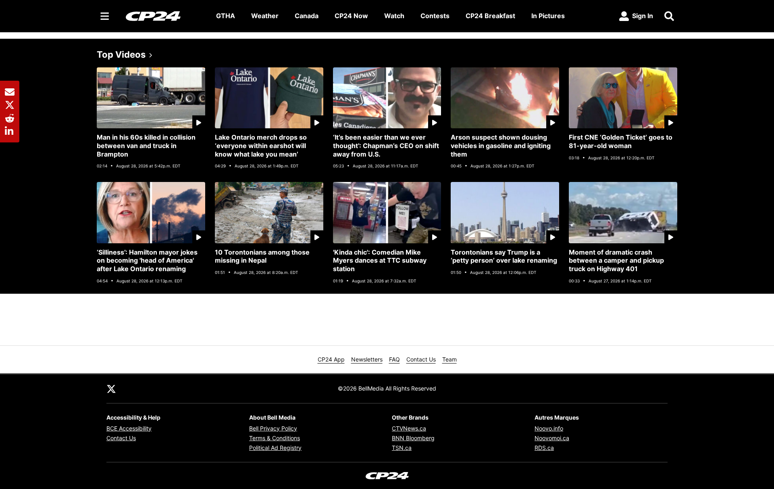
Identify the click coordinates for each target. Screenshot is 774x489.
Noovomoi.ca (552, 438)
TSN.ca (402, 447)
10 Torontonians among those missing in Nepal (262, 256)
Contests (434, 16)
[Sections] (105, 16)
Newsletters (367, 359)
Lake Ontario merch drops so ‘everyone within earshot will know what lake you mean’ (261, 145)
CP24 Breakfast (490, 16)
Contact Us (421, 359)
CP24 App (331, 359)
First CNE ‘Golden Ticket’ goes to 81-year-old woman (620, 141)
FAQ (394, 359)
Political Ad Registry (275, 447)
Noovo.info (549, 428)
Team (449, 359)
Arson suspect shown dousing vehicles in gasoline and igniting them (501, 145)
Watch (394, 16)
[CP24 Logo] (164, 16)
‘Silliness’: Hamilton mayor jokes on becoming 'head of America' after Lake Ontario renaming (147, 260)
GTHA (225, 16)
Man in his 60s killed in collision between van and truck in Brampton (146, 145)
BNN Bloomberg (413, 438)
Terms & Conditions (274, 438)
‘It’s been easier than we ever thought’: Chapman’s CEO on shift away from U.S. (386, 145)
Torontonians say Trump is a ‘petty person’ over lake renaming (504, 256)
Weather (265, 16)
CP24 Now (351, 16)
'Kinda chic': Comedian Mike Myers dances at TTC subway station (380, 260)
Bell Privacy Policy (273, 428)
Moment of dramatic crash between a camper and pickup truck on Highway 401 (616, 260)
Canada (306, 16)
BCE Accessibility (129, 428)
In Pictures (548, 16)
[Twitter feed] (111, 388)
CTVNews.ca (409, 428)
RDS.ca (544, 447)
